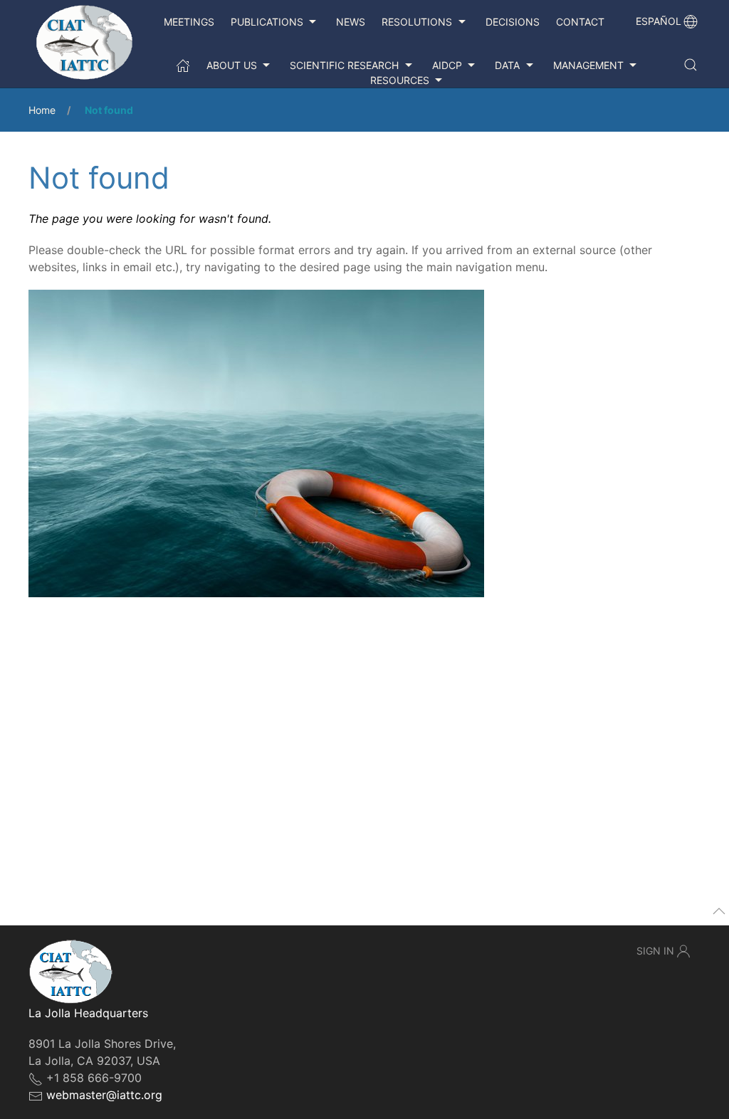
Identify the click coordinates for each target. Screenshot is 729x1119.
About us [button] (231, 65)
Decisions (513, 22)
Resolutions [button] (417, 22)
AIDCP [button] (447, 65)
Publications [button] (267, 22)
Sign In (655, 951)
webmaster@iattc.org (104, 1095)
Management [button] (588, 65)
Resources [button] (399, 80)
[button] (690, 65)
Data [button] (507, 65)
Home (42, 110)
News (350, 22)
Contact (580, 22)
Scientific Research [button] (344, 65)
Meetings (189, 22)
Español (658, 21)
